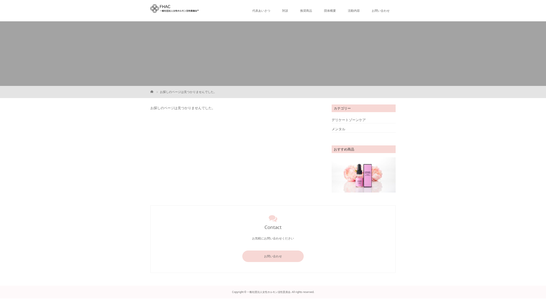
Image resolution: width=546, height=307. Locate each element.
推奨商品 (306, 11)
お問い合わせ (381, 11)
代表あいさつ (261, 11)
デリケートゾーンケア (349, 119)
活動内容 (354, 11)
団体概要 (330, 11)
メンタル (338, 129)
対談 (285, 11)
